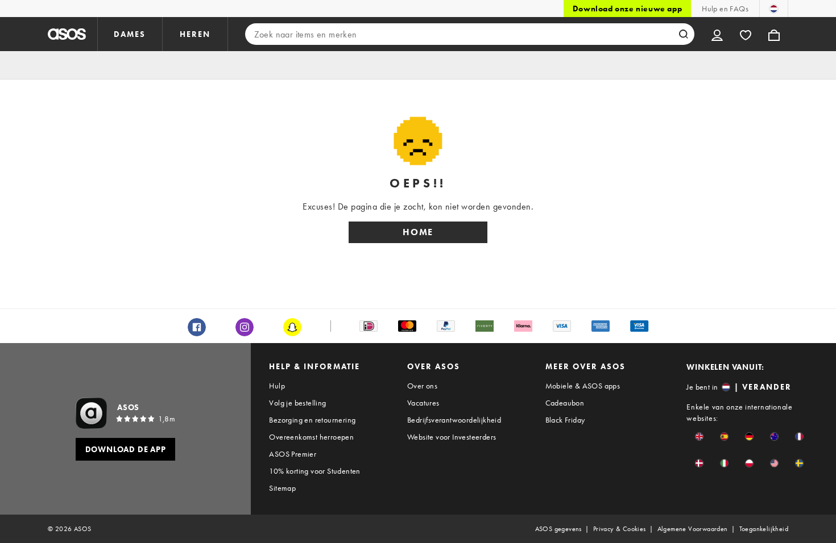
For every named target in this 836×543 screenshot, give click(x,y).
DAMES (130, 34)
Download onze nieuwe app (627, 8)
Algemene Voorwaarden (692, 528)
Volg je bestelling (297, 403)
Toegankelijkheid (763, 528)
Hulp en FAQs (725, 8)
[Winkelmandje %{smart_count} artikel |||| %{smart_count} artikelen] (774, 34)
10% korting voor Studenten (314, 471)
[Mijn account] (717, 34)
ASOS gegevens (558, 528)
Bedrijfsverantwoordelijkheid (454, 420)
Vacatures (423, 403)
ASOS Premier (292, 454)
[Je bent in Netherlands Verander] (774, 8)
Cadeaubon (565, 403)
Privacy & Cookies (619, 528)
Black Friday (565, 420)
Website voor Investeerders (451, 437)
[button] (699, 436)
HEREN (195, 34)
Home (418, 232)
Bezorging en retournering (312, 420)
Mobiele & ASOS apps (582, 386)
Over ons (422, 386)
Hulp (277, 386)
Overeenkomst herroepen (311, 437)
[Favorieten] (745, 34)
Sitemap (282, 488)
